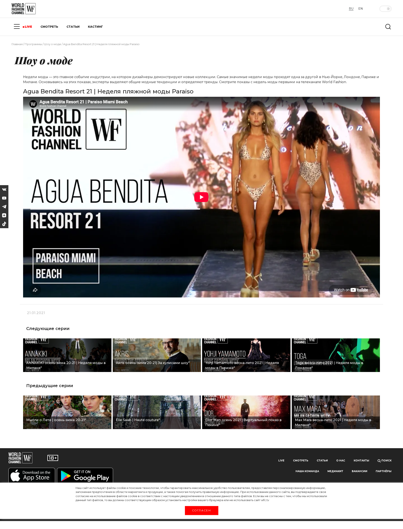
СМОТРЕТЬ (49, 26)
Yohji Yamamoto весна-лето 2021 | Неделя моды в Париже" (242, 365)
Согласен (201, 510)
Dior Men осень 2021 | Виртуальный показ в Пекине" (243, 422)
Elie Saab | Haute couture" (138, 420)
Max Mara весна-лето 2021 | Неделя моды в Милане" (333, 422)
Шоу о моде (52, 44)
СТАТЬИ (73, 26)
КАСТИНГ (95, 26)
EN (360, 8)
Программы (33, 44)
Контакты (361, 460)
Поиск (386, 460)
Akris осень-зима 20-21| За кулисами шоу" (153, 363)
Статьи (322, 460)
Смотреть (300, 460)
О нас (340, 460)
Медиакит (335, 471)
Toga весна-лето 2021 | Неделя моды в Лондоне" (329, 365)
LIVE (28, 26)
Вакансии (359, 471)
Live (281, 460)
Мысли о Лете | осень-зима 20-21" (56, 420)
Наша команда (307, 471)
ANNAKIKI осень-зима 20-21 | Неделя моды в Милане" (66, 365)
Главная (17, 44)
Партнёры (383, 471)
